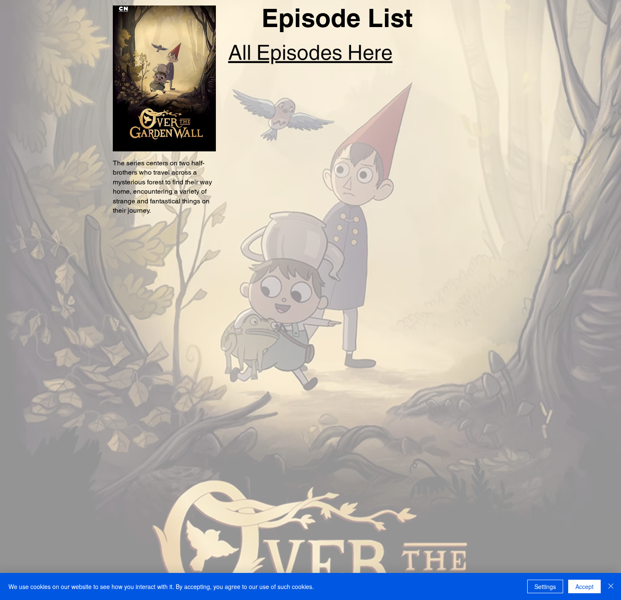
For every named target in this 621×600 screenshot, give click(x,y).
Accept (584, 586)
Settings (545, 586)
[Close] (611, 586)
